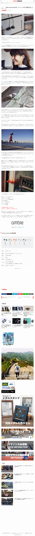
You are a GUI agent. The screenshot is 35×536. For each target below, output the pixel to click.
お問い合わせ (30, 533)
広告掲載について (15, 533)
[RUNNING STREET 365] (17, 1)
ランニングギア (4, 10)
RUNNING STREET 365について (7, 533)
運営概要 (26, 533)
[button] (4, 294)
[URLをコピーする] (31, 294)
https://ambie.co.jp (21, 227)
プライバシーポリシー (21, 533)
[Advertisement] (17, 278)
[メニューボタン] (1, 1)
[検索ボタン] (34, 1)
